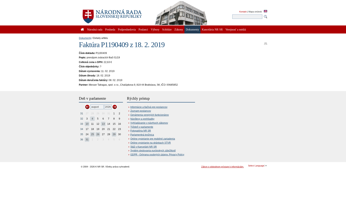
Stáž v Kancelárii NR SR (143, 146)
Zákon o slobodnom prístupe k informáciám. (222, 166)
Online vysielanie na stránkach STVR (150, 142)
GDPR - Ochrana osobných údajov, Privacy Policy (157, 154)
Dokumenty (85, 38)
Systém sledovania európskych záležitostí (153, 150)
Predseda (110, 29)
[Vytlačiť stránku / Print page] (265, 42)
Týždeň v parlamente (141, 127)
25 (92, 134)
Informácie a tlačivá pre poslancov (148, 107)
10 (87, 124)
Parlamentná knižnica (142, 134)
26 (98, 134)
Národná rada (94, 29)
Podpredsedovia (127, 29)
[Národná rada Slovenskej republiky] (125, 14)
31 (81, 113)
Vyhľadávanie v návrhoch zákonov (149, 123)
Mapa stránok (255, 11)
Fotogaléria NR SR (140, 130)
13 (103, 124)
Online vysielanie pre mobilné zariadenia (152, 138)
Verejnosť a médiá (235, 29)
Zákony (178, 29)
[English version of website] (265, 11)
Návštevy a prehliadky (142, 119)
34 (81, 129)
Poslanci (143, 29)
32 (81, 118)
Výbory (155, 29)
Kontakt (243, 11)
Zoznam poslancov (140, 110)
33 (81, 124)
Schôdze (167, 29)
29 (114, 134)
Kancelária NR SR (212, 29)
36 (81, 139)
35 (81, 134)
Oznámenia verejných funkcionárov (149, 115)
